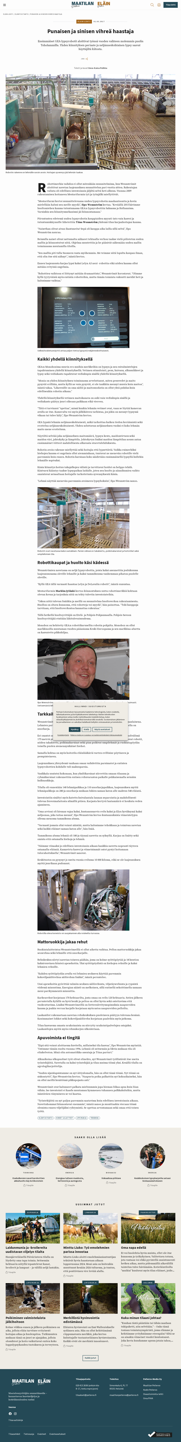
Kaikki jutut (90, 1357)
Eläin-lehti (8, 14)
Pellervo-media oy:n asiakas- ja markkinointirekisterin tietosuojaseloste (96, 735)
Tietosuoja (29, 1434)
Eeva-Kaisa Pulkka (97, 68)
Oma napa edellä (133, 1248)
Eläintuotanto (22, 14)
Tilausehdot (14, 1434)
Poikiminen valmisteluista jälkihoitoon (25, 1320)
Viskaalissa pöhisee (111, 1178)
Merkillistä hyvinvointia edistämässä (81, 1320)
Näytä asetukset (102, 729)
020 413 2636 (82, 1385)
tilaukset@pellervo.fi (86, 1395)
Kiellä (86, 729)
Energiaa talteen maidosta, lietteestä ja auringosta (70, 1179)
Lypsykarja (82, 1118)
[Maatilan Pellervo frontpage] (82, 5)
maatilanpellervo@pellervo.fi (124, 1395)
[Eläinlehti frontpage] (103, 5)
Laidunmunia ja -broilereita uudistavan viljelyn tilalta (26, 1250)
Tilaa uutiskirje (15, 1420)
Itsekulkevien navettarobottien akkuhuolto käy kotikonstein (28, 1179)
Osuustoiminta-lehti (153, 1394)
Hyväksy (74, 729)
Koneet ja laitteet (64, 1118)
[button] (5, 5)
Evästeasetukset (57, 1434)
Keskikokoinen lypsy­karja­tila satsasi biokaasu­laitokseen (152, 1179)
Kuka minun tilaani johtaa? (141, 1318)
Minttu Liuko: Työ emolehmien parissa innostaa (86, 1250)
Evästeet (41, 1434)
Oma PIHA (148, 1398)
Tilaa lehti (171, 4)
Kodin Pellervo (150, 1389)
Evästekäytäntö (63, 735)
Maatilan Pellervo (151, 1385)
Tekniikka (94, 1118)
